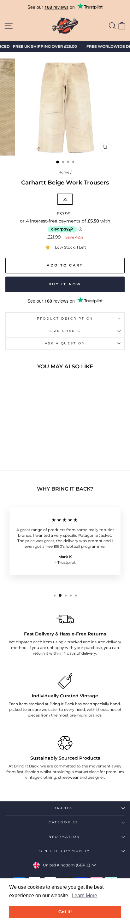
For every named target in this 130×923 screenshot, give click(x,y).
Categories (64, 822)
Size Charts (65, 330)
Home (63, 172)
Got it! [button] (65, 911)
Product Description (65, 318)
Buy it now (65, 284)
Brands (63, 808)
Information (63, 836)
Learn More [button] (84, 895)
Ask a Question (65, 343)
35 (65, 199)
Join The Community (63, 851)
